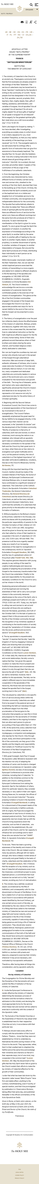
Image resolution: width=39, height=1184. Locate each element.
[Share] (35, 22)
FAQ (19, 1169)
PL (11, 35)
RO (19, 35)
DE (14, 32)
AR (6, 32)
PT (15, 35)
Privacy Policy (19, 1178)
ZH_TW (20, 37)
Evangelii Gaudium (19, 552)
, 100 (22, 558)
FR (27, 32)
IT (7, 35)
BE (10, 32)
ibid (26, 672)
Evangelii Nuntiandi (19, 802)
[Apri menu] (36, 5)
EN (19, 32)
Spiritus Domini (8, 770)
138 (31, 558)
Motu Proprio (7, 14)
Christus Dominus (9, 947)
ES (23, 32)
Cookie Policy (19, 1175)
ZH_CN (28, 35)
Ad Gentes (6, 465)
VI (23, 35)
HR (31, 32)
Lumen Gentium (29, 653)
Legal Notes (19, 1172)
